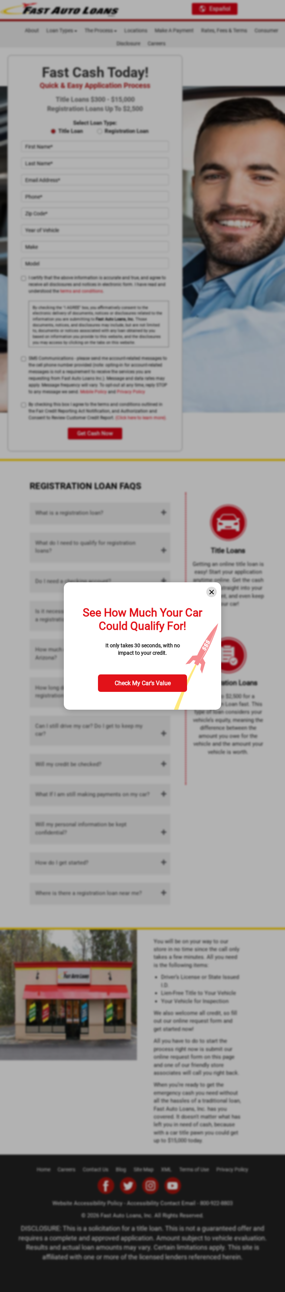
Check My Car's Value (143, 683)
